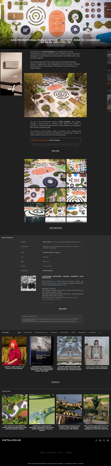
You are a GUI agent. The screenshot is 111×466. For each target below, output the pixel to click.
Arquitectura (28, 332)
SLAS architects (48, 52)
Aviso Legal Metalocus (52, 463)
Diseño (73, 332)
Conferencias (64, 332)
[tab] (19, 332)
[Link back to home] (11, 440)
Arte (19, 332)
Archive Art (55, 382)
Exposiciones (82, 332)
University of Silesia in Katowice (51, 252)
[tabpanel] (55, 359)
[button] (4, 359)
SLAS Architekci (47, 242)
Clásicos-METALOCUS (41, 332)
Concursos (53, 332)
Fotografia (92, 332)
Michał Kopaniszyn (48, 270)
